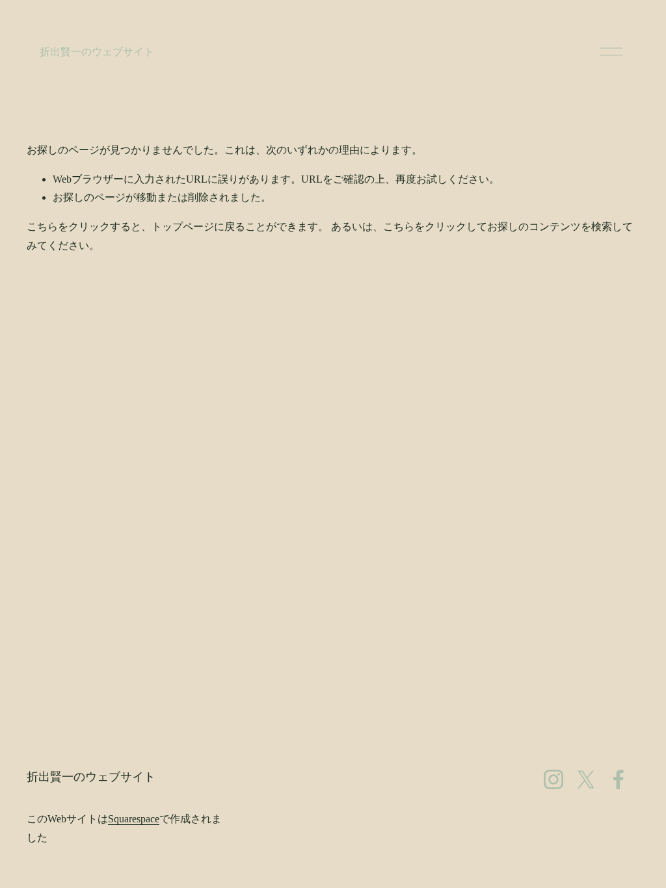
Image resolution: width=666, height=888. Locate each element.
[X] (586, 779)
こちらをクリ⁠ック (68, 226)
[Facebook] (618, 779)
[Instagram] (553, 779)
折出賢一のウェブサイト (97, 51)
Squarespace (133, 818)
